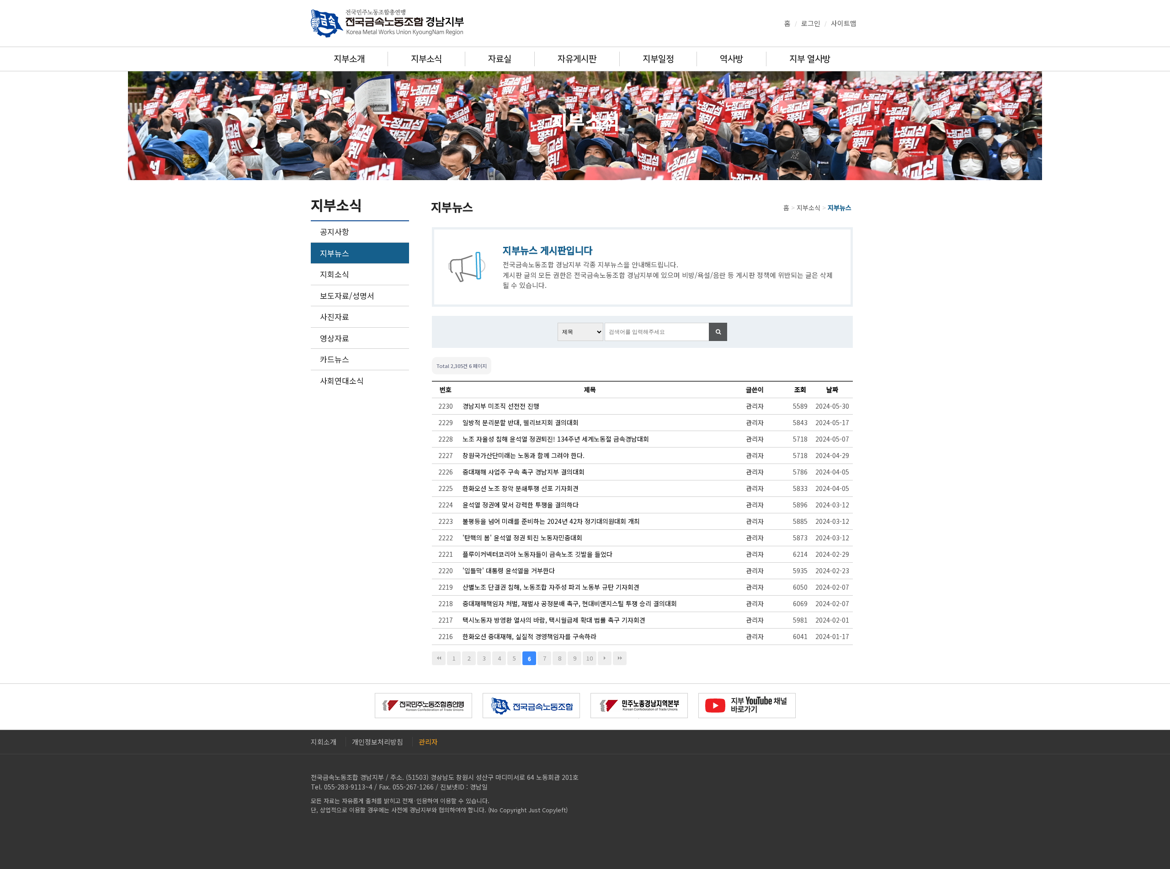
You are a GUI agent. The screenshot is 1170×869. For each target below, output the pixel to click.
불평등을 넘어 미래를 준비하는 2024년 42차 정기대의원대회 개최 (551, 521)
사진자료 (334, 316)
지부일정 (658, 59)
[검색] (718, 332)
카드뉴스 (334, 359)
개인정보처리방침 (377, 741)
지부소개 (349, 59)
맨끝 (620, 658)
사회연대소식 (342, 380)
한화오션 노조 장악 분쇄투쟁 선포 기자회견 (521, 488)
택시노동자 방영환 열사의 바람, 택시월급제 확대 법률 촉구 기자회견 (554, 619)
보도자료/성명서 (347, 295)
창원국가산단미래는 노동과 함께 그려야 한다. (524, 455)
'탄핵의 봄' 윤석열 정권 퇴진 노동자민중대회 (522, 537)
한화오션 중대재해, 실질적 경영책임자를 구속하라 (529, 636)
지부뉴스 (334, 253)
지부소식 (426, 59)
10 (589, 658)
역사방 (731, 59)
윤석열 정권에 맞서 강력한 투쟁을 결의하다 (521, 504)
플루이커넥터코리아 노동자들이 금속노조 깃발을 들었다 (537, 554)
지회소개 (323, 741)
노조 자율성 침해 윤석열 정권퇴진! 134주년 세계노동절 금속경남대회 (556, 438)
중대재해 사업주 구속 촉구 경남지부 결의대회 (524, 471)
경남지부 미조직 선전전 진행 (501, 406)
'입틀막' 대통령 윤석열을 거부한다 (509, 570)
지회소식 (334, 274)
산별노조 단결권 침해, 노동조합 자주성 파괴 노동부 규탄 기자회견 (551, 587)
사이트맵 (843, 23)
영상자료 (334, 338)
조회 (800, 389)
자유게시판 (577, 59)
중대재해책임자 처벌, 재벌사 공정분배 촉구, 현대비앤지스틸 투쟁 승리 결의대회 (570, 603)
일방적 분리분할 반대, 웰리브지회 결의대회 (521, 422)
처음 (439, 658)
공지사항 (334, 231)
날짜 (832, 389)
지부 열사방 (809, 59)
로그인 (810, 23)
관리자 (428, 741)
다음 (605, 658)
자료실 (499, 59)
